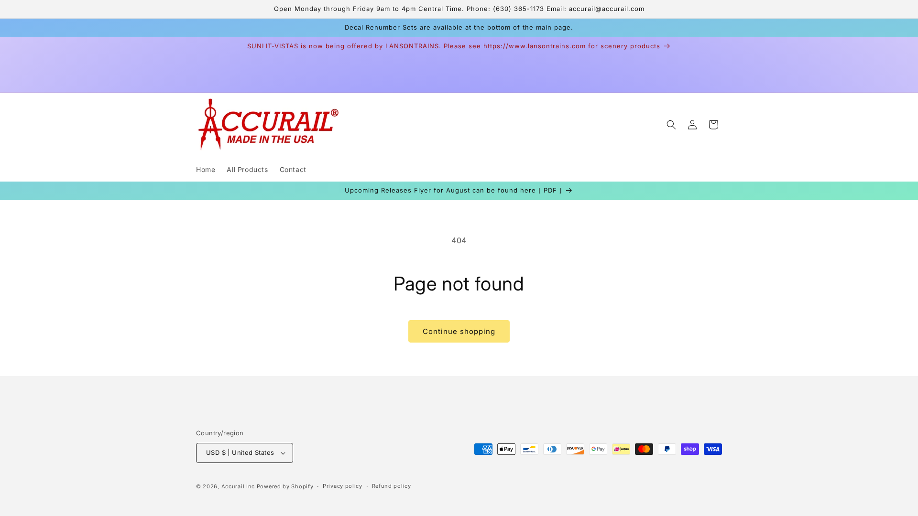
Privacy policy (342, 486)
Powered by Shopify (285, 486)
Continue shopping (459, 331)
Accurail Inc (238, 486)
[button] (671, 124)
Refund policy (391, 486)
